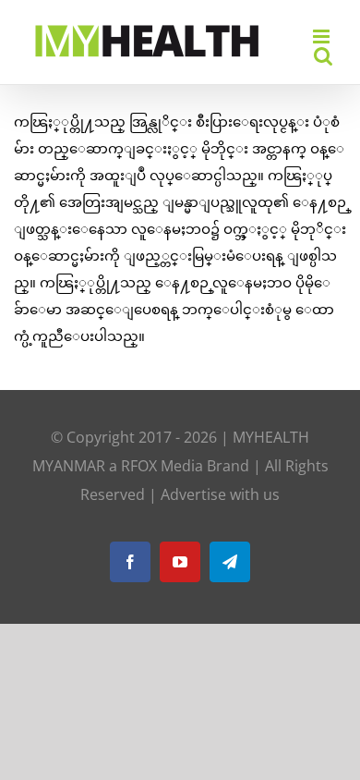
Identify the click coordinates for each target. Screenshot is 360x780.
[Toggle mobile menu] (322, 36)
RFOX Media (162, 466)
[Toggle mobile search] (323, 56)
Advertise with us (220, 494)
